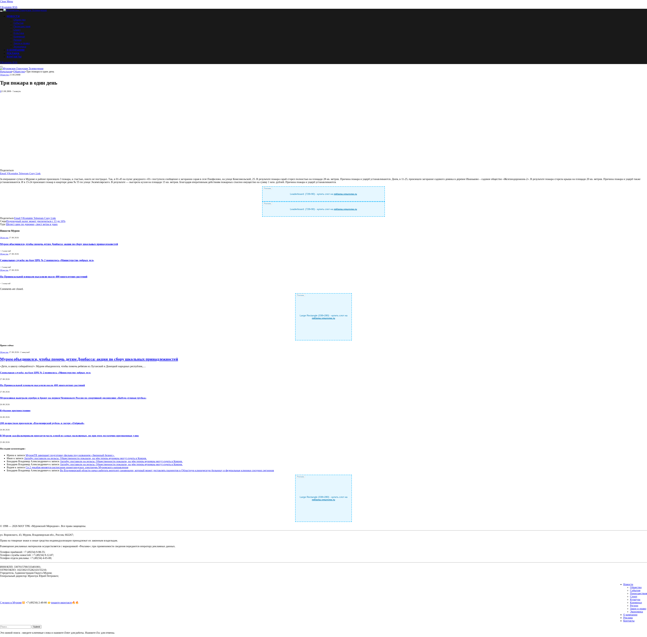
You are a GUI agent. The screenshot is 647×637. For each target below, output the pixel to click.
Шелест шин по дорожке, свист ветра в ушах (32, 224)
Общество (19, 19)
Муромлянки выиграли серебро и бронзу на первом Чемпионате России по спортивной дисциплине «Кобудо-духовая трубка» (73, 398)
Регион (17, 39)
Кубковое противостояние (15, 410)
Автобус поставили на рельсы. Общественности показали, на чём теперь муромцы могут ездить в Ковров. (85, 458)
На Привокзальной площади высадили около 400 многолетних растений (43, 276)
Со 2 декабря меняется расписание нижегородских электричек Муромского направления (77, 467)
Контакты (14, 56)
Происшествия (21, 26)
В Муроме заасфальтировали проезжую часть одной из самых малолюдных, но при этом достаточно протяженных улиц (69, 435)
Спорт (17, 29)
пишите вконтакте (61, 602)
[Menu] (1, 11)
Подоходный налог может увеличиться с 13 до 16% (35, 221)
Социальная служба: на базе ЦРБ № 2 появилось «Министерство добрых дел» (47, 260)
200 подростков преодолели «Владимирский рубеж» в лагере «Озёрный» (42, 423)
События (18, 23)
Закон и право (21, 43)
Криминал (19, 36)
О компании (16, 50)
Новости (13, 16)
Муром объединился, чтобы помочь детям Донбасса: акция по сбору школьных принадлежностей (59, 244)
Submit (36, 627)
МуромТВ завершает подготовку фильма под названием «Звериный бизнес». (70, 455)
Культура (18, 33)
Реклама (13, 53)
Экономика (19, 46)
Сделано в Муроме (11, 602)
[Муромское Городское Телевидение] (25, 10)
